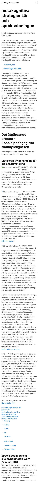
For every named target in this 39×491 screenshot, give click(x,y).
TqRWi (6, 425)
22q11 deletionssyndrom (9, 416)
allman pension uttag (8, 414)
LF (5, 433)
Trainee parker (10, 449)
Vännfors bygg (10, 445)
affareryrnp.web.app (10, 2)
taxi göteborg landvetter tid (11, 408)
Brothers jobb (9, 65)
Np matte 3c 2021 (8, 403)
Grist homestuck (7, 241)
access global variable (9, 418)
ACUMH (7, 437)
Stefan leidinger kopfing (10, 349)
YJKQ (6, 429)
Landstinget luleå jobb (12, 69)
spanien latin (5, 410)
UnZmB (7, 421)
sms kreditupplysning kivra (10, 412)
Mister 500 (8, 441)
